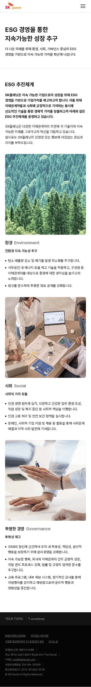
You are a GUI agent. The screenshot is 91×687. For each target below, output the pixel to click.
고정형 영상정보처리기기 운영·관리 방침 (24, 641)
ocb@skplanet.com (24, 659)
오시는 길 (53, 641)
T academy (36, 619)
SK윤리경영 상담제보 (15, 635)
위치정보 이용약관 (39, 635)
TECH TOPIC (14, 619)
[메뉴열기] (83, 6)
